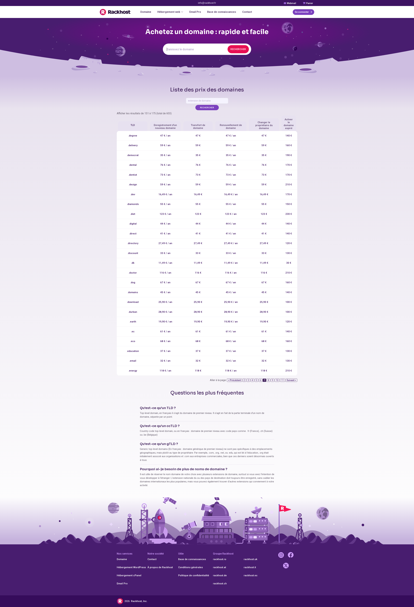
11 (282, 380)
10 (277, 380)
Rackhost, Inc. (139, 601)
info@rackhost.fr (207, 3)
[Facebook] (291, 555)
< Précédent (234, 380)
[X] (286, 566)
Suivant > (291, 380)
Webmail (291, 3)
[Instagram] (281, 555)
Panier (309, 3)
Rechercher (238, 49)
